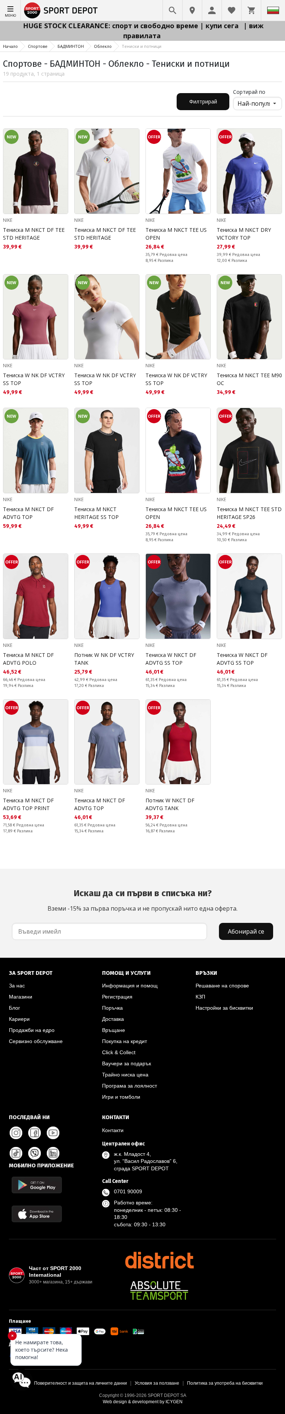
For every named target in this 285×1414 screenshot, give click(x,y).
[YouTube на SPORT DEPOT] (53, 1133)
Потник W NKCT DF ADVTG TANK (169, 804)
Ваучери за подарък (126, 1063)
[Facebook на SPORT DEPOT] (34, 1133)
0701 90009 (128, 1191)
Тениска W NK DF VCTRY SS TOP (34, 379)
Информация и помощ (130, 986)
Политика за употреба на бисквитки (225, 1383)
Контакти (113, 1130)
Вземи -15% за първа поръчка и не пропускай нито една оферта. (143, 900)
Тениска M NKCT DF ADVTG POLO (28, 658)
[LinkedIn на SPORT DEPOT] (53, 1153)
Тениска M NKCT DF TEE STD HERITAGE (34, 233)
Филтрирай (203, 101)
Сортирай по (249, 91)
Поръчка (112, 1008)
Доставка (113, 1019)
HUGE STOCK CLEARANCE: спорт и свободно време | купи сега (131, 25)
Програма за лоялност (129, 1086)
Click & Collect (118, 1052)
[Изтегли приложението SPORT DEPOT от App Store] (37, 1214)
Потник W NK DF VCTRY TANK (104, 658)
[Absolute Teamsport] (159, 1290)
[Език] (273, 10)
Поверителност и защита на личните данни (80, 1383)
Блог (14, 1008)
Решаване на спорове (222, 986)
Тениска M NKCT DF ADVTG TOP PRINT (28, 804)
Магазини (20, 997)
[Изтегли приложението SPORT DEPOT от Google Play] (37, 1185)
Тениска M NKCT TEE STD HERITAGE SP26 (249, 513)
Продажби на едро (32, 1030)
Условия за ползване (157, 1383)
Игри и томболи (121, 1097)
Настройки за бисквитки (224, 1008)
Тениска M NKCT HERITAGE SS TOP (96, 513)
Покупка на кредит (124, 1041)
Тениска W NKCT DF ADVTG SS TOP (170, 658)
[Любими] (231, 10)
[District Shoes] (159, 1260)
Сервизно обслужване (36, 1041)
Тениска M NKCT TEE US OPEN (176, 233)
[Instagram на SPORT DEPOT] (16, 1133)
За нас (17, 986)
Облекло (103, 46)
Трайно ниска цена (125, 1075)
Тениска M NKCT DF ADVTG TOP (28, 513)
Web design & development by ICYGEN (143, 1401)
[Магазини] (192, 10)
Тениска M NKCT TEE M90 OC (249, 379)
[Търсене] (172, 10)
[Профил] (212, 10)
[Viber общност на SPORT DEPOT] (34, 1153)
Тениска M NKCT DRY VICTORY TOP (244, 233)
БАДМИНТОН (71, 46)
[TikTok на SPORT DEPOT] (16, 1153)
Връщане (113, 1030)
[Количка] (251, 10)
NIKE (7, 220)
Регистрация (117, 997)
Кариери (19, 1019)
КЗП (200, 997)
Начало (10, 46)
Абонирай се (246, 931)
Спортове (38, 46)
